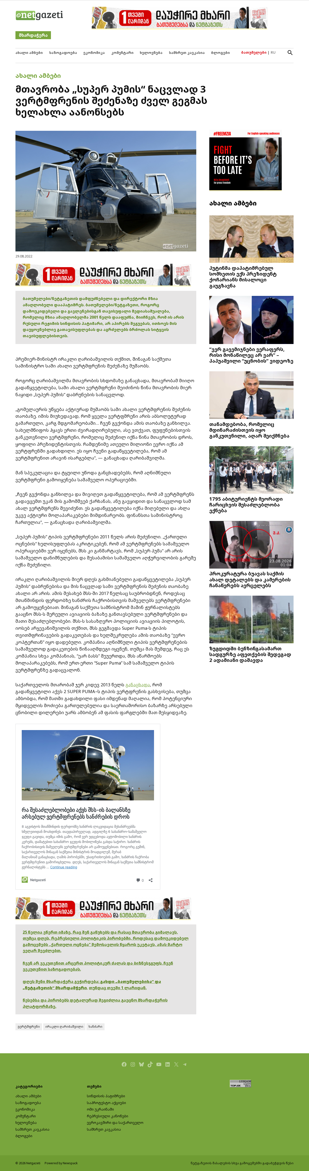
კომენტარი (122, 52)
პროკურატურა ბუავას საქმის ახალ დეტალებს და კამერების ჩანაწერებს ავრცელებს (250, 579)
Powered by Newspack (61, 1163)
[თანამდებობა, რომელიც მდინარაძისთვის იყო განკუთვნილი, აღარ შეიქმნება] (251, 395)
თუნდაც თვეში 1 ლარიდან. (118, 987)
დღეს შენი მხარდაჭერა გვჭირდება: (61, 981)
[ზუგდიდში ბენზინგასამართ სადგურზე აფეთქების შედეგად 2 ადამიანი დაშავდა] (251, 620)
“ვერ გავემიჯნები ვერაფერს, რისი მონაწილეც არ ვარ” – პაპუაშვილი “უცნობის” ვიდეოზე (251, 355)
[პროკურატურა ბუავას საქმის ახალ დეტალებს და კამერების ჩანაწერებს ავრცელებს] (251, 545)
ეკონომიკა (94, 52)
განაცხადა (138, 685)
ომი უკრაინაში (100, 1109)
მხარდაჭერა (33, 35)
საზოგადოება (63, 52)
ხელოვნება (151, 52)
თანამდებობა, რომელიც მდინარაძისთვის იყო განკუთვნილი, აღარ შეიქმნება (249, 430)
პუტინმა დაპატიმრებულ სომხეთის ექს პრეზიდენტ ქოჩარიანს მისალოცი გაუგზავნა (243, 276)
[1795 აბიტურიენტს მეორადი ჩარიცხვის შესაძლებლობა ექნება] (251, 470)
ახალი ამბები (29, 52)
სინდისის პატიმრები (106, 1096)
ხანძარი (95, 1027)
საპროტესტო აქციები (106, 1102)
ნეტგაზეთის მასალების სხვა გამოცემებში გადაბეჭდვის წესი (242, 1163)
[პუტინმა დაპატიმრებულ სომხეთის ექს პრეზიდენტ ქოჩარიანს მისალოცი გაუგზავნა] (251, 239)
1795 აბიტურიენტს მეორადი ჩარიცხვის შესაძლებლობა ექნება (246, 504)
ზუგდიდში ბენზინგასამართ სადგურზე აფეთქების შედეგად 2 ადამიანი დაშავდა (250, 654)
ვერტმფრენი (29, 1027)
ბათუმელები (254, 52)
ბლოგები (220, 52)
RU (273, 52)
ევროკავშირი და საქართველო (115, 1122)
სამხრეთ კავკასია (187, 52)
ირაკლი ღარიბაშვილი (64, 1027)
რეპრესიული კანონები (107, 1116)
